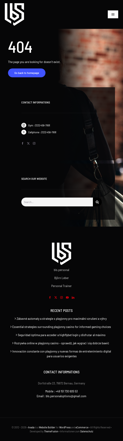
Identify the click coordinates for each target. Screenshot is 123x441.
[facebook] (22, 143)
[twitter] (28, 143)
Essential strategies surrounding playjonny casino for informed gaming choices (61, 327)
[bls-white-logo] (14, 5)
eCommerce (81, 427)
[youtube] (67, 297)
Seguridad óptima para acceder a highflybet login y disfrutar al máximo (62, 335)
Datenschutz (86, 431)
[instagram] (34, 143)
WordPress (65, 427)
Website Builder (47, 427)
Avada (31, 427)
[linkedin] (73, 297)
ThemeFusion (51, 431)
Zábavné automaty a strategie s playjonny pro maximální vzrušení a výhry (62, 318)
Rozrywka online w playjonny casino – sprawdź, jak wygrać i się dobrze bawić (61, 343)
